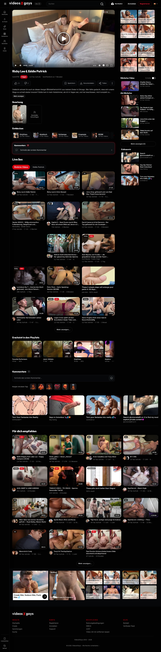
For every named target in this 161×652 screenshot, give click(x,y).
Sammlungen (17, 629)
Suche (14, 632)
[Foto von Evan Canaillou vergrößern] (90, 458)
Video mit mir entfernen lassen (97, 632)
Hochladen (118, 4)
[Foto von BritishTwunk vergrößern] (125, 458)
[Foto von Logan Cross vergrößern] (49, 319)
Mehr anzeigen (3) (138, 144)
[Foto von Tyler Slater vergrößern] (14, 319)
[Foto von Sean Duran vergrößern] (49, 223)
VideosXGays (76, 645)
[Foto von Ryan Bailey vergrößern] (17, 521)
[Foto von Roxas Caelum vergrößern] (51, 521)
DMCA (88, 626)
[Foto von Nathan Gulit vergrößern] (49, 256)
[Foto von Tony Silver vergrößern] (88, 458)
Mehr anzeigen (19, 96)
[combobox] (76, 3)
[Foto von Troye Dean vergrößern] (14, 521)
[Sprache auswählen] (155, 3)
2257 (88, 629)
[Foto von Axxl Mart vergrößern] (14, 489)
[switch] (154, 78)
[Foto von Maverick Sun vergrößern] (14, 553)
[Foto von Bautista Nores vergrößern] (51, 256)
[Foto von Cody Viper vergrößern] (17, 553)
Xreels (14, 626)
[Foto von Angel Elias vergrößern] (14, 193)
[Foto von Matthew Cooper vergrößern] (127, 458)
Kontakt (126, 623)
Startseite (16, 623)
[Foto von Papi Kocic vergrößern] (88, 521)
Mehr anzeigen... (63, 329)
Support (52, 629)
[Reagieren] (103, 65)
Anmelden (132, 4)
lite (38, 3)
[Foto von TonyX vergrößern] (51, 553)
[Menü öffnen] (5, 3)
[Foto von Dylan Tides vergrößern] (51, 319)
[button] (17, 83)
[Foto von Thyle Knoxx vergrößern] (84, 193)
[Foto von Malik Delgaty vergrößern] (14, 458)
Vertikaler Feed (129, 626)
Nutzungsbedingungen (95, 623)
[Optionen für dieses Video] (44, 194)
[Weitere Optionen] (112, 83)
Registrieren (145, 4)
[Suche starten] (102, 4)
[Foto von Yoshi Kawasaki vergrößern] (14, 288)
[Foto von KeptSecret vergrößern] (125, 489)
